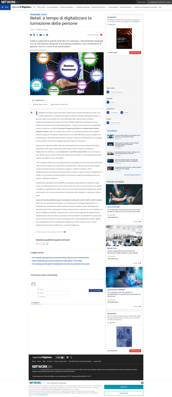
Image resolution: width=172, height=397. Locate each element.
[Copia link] (43, 35)
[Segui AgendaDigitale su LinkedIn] (67, 357)
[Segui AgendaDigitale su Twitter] (71, 357)
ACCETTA (123, 387)
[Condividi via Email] (40, 35)
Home (32, 29)
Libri (159, 7)
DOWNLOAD (135, 52)
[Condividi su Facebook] (30, 35)
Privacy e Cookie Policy (60, 361)
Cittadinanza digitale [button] (66, 7)
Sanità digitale (113, 7)
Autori (39, 361)
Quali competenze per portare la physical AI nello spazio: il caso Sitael (57, 261)
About (34, 361)
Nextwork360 (36, 369)
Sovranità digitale (52, 7)
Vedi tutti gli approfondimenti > (132, 175)
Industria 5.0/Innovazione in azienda (146, 7)
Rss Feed (49, 361)
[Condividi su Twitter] (37, 35)
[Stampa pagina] (47, 35)
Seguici (59, 357)
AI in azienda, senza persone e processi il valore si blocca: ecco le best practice (60, 258)
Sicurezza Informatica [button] (98, 7)
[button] (5, 7)
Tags (44, 361)
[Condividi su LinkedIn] (34, 35)
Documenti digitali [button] (125, 7)
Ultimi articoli (41, 7)
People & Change (42, 29)
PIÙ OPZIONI (124, 393)
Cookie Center (97, 361)
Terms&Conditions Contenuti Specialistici (80, 361)
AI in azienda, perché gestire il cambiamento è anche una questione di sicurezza (60, 264)
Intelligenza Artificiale (83, 7)
